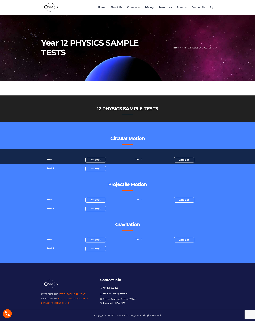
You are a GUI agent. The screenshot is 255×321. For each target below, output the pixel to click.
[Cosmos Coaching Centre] (50, 7)
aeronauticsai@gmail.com (115, 293)
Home (176, 47)
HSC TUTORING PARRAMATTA (73, 298)
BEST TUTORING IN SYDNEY (72, 294)
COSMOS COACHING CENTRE (55, 303)
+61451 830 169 (110, 287)
